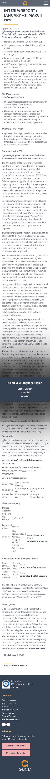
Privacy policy (8, 713)
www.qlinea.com (37, 649)
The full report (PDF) (14, 655)
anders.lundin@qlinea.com (33, 576)
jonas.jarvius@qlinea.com (33, 567)
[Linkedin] (4, 725)
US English (25, 392)
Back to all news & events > (15, 666)
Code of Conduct (9, 716)
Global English (25, 389)
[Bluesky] (8, 725)
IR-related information (16, 753)
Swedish (25, 396)
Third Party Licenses (10, 719)
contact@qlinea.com (37, 541)
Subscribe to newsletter (16, 746)
